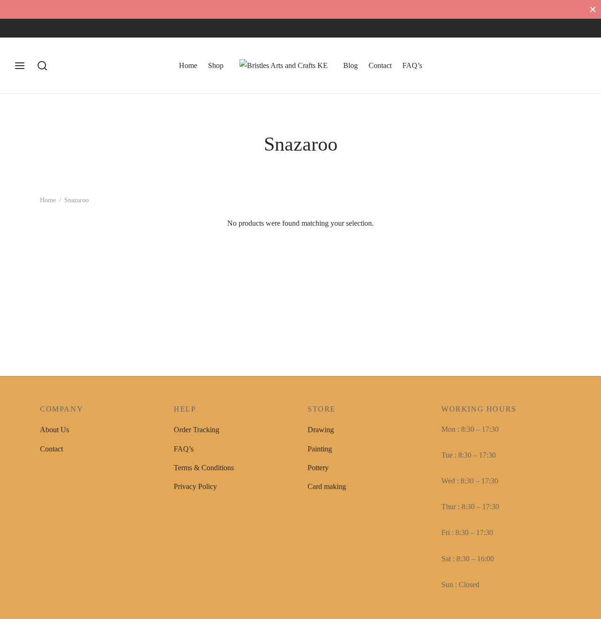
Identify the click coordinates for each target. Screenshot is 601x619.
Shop (215, 65)
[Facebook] (21, 28)
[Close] (592, 9)
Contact (380, 65)
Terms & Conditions (204, 468)
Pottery (318, 468)
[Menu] (19, 65)
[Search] (42, 65)
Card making (327, 486)
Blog (350, 65)
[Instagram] (40, 28)
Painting (320, 449)
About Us (54, 430)
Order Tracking (196, 430)
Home (188, 65)
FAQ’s (412, 65)
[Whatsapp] (59, 28)
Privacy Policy (195, 486)
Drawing (321, 430)
